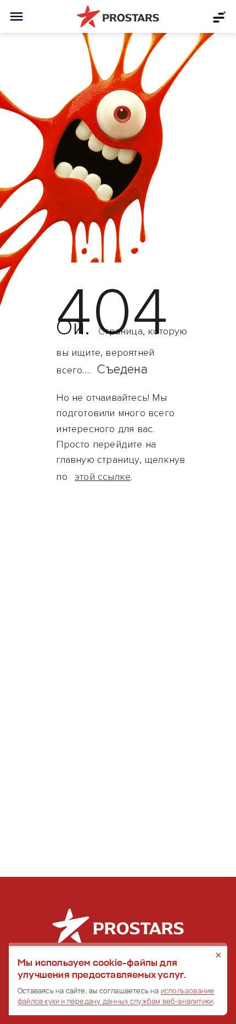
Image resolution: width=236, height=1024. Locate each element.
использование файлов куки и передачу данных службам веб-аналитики (116, 996)
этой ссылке (103, 477)
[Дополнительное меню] (219, 16)
